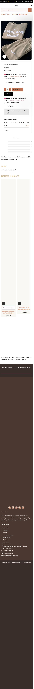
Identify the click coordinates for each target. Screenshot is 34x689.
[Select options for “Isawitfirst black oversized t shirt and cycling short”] (19, 303)
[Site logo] (16, 5)
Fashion (14, 14)
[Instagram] (9, 507)
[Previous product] (2, 18)
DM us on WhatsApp (15, 76)
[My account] (4, 5)
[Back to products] (4, 18)
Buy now (8, 94)
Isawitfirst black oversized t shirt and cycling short (24, 309)
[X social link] (11, 130)
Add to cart (17, 89)
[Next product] (6, 18)
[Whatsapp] (19, 507)
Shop (8, 14)
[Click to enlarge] (4, 57)
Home (3, 14)
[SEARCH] (30, 10)
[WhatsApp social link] (13, 130)
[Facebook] (16, 507)
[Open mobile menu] (1, 5)
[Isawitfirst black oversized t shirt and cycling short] (24, 242)
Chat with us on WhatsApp (16, 100)
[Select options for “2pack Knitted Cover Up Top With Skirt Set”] (3, 303)
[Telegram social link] (15, 130)
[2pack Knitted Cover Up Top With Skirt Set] (8, 242)
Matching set (23, 14)
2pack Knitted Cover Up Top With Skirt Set (8, 313)
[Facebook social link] (9, 130)
